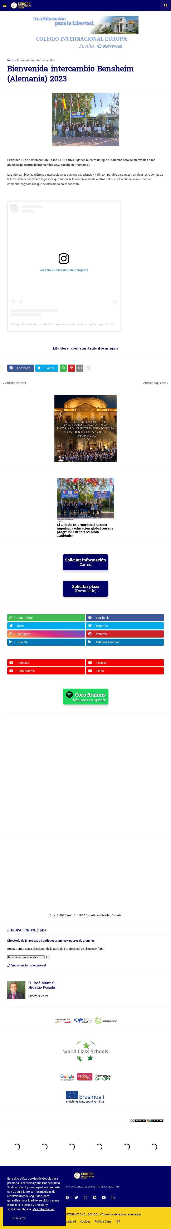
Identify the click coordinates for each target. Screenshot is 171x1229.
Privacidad (69, 1221)
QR (118, 1221)
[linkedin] (113, 1197)
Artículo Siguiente (154, 383)
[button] (5, 5)
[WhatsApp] (63, 368)
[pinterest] (94, 1197)
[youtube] (103, 1197)
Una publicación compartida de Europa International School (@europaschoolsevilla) (66, 324)
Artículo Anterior (15, 383)
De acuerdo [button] (18, 1218)
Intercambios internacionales (36, 60)
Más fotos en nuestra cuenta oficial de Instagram (85, 348)
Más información (43, 1209)
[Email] (79, 368)
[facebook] (67, 1197)
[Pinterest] (71, 368)
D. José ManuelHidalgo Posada (41, 985)
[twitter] (76, 1197)
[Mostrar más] (88, 368)
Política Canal (103, 1221)
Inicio (10, 60)
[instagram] (85, 1197)
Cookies (85, 1221)
